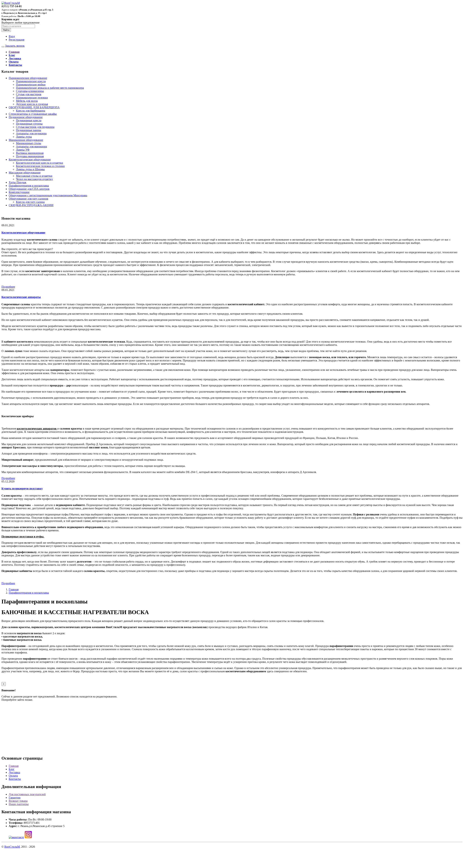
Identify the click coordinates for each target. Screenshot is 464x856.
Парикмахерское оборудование (28, 78)
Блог (11, 769)
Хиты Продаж (17, 182)
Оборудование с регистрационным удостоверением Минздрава (48, 195)
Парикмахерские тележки (32, 97)
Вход (12, 36)
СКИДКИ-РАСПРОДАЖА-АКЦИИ (31, 205)
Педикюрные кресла (28, 120)
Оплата (13, 775)
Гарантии (14, 797)
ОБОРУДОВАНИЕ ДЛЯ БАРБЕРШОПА (34, 107)
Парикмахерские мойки (30, 84)
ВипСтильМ (12, 846)
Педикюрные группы (29, 123)
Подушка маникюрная (30, 156)
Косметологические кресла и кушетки (39, 162)
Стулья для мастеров (28, 94)
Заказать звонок (15, 45)
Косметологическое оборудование (30, 159)
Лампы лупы (24, 136)
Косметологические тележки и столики (40, 166)
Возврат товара (18, 800)
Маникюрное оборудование (26, 139)
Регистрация (16, 39)
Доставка (14, 772)
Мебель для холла (27, 100)
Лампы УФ (23, 149)
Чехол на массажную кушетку (34, 179)
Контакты (15, 778)
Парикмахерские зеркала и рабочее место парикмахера (50, 87)
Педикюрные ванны (28, 130)
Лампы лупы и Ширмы (30, 169)
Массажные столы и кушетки (34, 175)
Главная (13, 589)
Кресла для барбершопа (30, 110)
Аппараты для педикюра (31, 133)
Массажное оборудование (25, 172)
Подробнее (8, 286)
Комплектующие (19, 192)
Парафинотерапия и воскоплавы (29, 185)
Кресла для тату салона (30, 201)
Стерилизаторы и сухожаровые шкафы (33, 113)
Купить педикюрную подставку (22, 488)
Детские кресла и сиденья (32, 104)
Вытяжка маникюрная (30, 153)
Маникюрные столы (28, 143)
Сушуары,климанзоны (30, 91)
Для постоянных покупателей (27, 794)
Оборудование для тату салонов (28, 198)
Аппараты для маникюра (31, 146)
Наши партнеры (19, 804)
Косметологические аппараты (21, 297)
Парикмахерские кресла (31, 81)
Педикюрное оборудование (26, 117)
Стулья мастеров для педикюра (35, 126)
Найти (6, 30)
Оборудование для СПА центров (29, 188)
